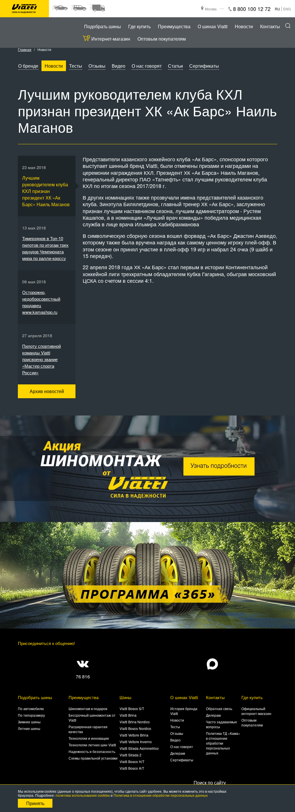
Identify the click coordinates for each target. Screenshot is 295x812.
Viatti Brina (128, 715)
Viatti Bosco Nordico (135, 728)
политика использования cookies (83, 795)
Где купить (139, 26)
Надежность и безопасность (92, 751)
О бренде (28, 65)
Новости (244, 26)
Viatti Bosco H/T (132, 761)
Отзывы (96, 65)
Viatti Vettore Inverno (136, 741)
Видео (118, 65)
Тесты (75, 65)
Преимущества (174, 26)
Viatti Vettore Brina (134, 735)
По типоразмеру (31, 715)
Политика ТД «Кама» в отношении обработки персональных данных (223, 743)
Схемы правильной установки (93, 758)
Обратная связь (219, 708)
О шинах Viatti (213, 26)
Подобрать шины (102, 26)
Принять (35, 803)
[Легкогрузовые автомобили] (97, 8)
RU (277, 8)
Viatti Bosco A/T (132, 768)
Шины (125, 697)
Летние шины (29, 728)
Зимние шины (29, 721)
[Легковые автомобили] (60, 8)
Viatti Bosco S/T (132, 708)
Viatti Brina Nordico (135, 721)
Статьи (175, 65)
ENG (287, 8)
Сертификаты (204, 65)
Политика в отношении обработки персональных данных (161, 795)
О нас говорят (147, 65)
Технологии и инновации (89, 738)
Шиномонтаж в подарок (88, 708)
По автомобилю (31, 708)
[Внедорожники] (78, 8)
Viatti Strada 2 (130, 754)
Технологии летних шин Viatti (92, 744)
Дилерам (177, 753)
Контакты (270, 26)
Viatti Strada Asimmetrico (139, 748)
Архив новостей (47, 391)
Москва (211, 8)
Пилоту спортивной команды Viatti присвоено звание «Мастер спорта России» (41, 359)
